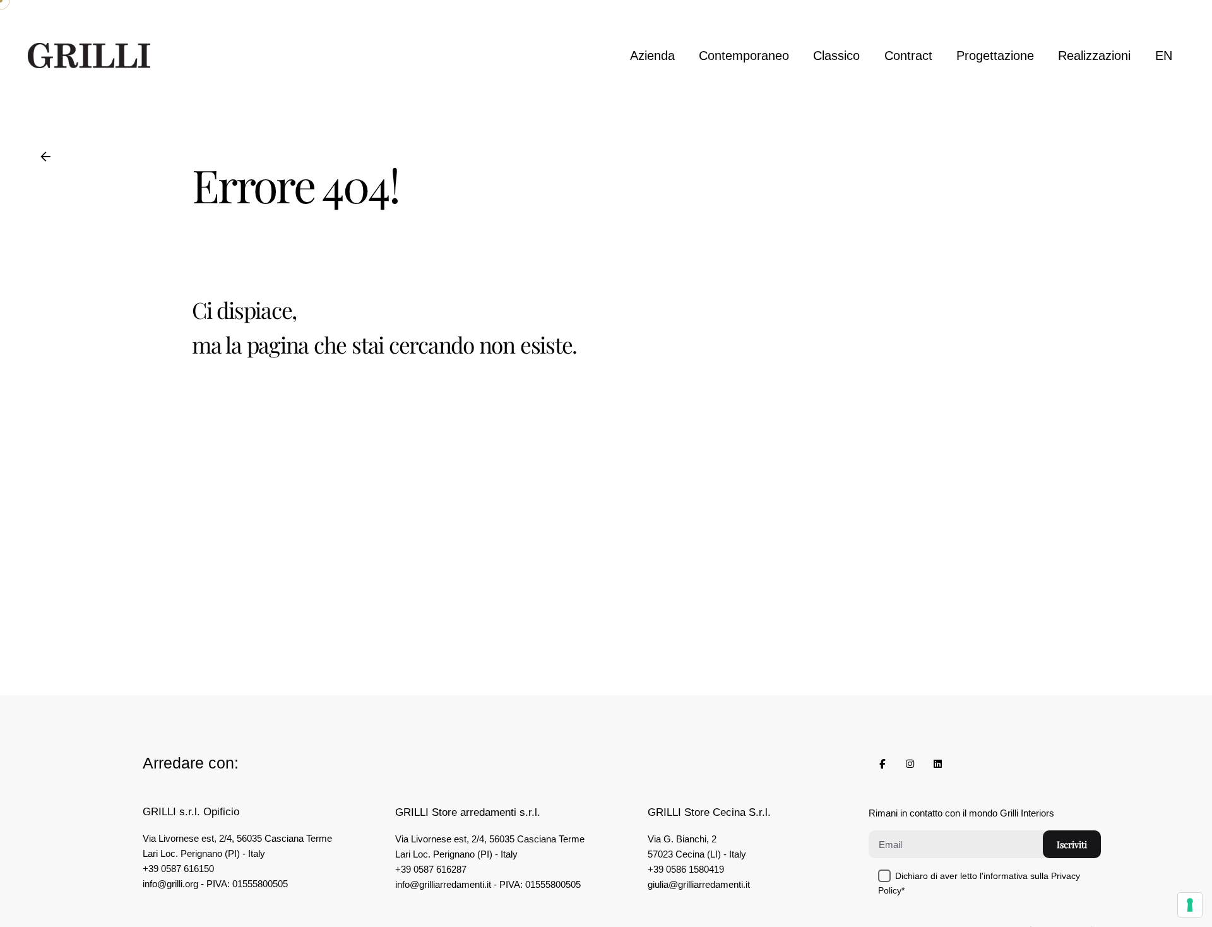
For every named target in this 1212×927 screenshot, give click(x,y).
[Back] (45, 156)
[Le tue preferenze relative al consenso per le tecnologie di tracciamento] (1190, 905)
